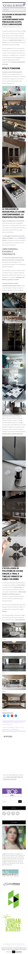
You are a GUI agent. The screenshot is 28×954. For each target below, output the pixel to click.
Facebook (4, 813)
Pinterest (13, 813)
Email (17, 813)
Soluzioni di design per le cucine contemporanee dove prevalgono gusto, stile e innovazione (14, 19)
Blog (13, 27)
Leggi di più (18, 952)
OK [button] (13, 952)
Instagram (8, 813)
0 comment (18, 27)
